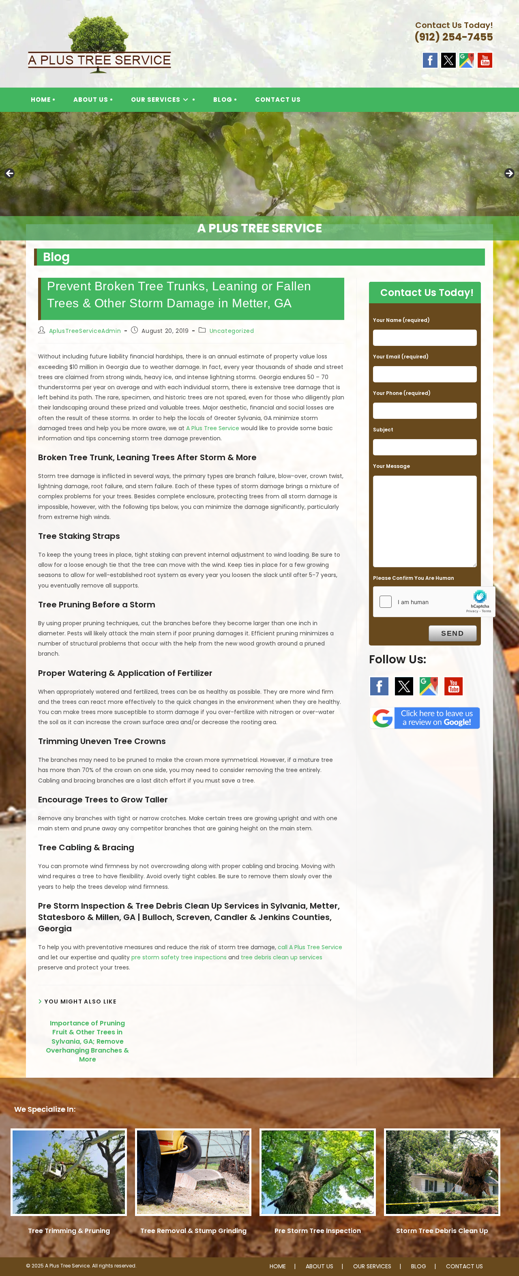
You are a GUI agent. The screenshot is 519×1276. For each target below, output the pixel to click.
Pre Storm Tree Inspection (318, 1230)
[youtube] (485, 59)
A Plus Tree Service (212, 428)
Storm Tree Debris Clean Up (442, 1230)
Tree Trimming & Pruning (69, 1230)
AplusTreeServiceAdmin (85, 331)
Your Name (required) (401, 320)
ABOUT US (319, 1266)
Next (509, 174)
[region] (259, 176)
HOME (278, 1266)
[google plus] (467, 59)
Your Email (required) (401, 356)
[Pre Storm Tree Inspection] (318, 1176)
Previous (10, 174)
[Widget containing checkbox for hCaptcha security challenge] (434, 601)
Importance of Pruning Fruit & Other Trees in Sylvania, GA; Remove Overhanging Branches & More (87, 1041)
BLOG (418, 1266)
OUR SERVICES (372, 1266)
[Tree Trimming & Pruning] (69, 1176)
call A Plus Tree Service (310, 947)
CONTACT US (464, 1266)
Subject (383, 429)
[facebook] (430, 59)
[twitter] (448, 59)
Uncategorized (232, 331)
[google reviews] (424, 715)
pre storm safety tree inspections (179, 957)
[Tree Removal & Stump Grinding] (193, 1176)
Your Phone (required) (402, 393)
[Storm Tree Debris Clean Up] (442, 1176)
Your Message (391, 466)
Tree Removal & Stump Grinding (193, 1230)
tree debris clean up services (281, 957)
